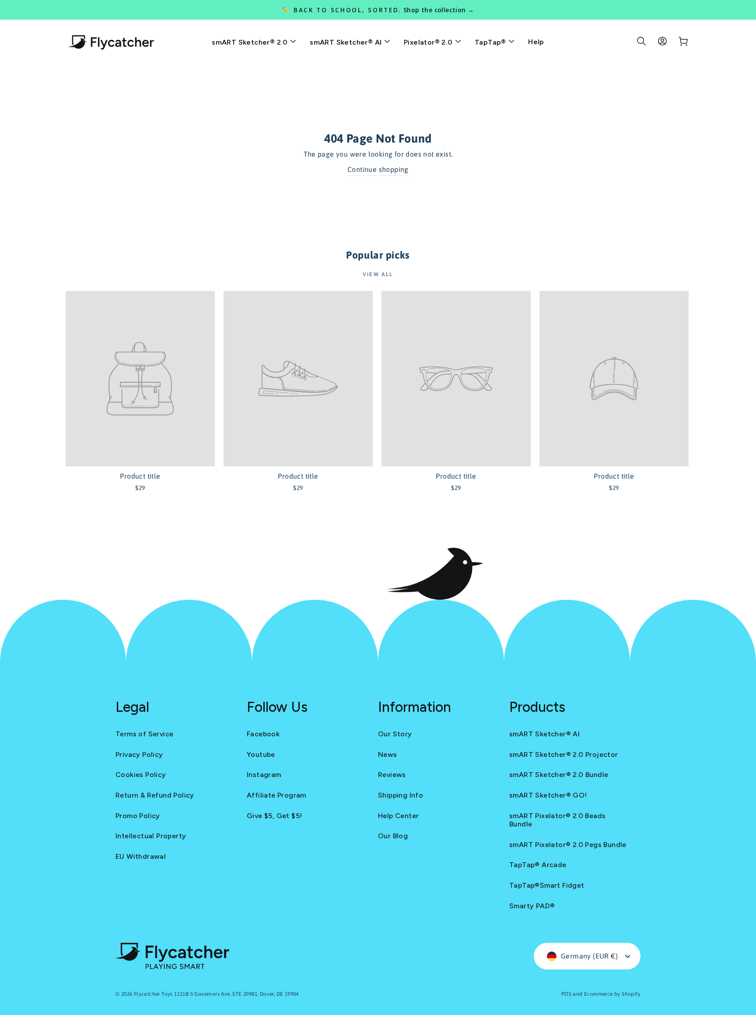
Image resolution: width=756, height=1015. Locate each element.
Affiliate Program (276, 795)
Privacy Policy (139, 754)
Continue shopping (378, 169)
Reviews (392, 774)
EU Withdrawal (141, 856)
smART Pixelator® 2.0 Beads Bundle (557, 820)
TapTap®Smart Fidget (546, 885)
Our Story (395, 734)
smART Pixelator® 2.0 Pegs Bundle (567, 844)
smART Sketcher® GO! (548, 795)
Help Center (398, 816)
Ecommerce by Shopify (612, 994)
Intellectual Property (151, 836)
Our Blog (393, 836)
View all (378, 274)
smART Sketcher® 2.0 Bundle (558, 774)
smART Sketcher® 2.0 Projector (563, 754)
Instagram (264, 774)
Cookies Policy (141, 774)
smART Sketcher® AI (347, 42)
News (387, 754)
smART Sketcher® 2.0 (251, 42)
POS (566, 994)
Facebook (263, 734)
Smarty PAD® (532, 906)
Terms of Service (144, 734)
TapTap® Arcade (538, 865)
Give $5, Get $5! (274, 816)
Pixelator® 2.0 (429, 42)
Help (536, 42)
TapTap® (491, 42)
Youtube (261, 754)
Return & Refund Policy (155, 795)
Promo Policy (138, 816)
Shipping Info (400, 795)
